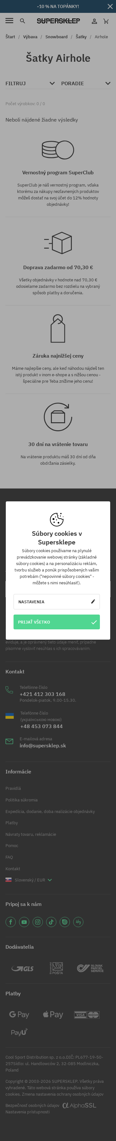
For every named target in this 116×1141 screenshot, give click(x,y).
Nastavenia (31, 602)
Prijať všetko (34, 622)
